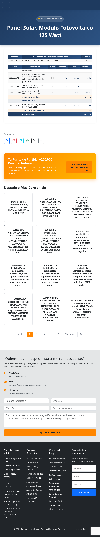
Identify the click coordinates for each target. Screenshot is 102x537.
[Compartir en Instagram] (14, 141)
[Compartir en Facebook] (7, 141)
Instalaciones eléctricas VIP (51, 18)
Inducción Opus (33, 485)
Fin (81, 334)
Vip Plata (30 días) (12, 469)
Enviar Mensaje (52, 432)
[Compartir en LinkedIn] (21, 141)
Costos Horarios (33, 477)
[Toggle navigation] (6, 5)
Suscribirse (84, 492)
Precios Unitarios (34, 458)
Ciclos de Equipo (56, 509)
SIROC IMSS (31, 494)
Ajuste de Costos (34, 490)
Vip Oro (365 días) (12, 465)
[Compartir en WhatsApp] (27, 141)
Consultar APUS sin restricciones (79, 166)
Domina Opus (55, 466)
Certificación (32, 462)
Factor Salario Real (34, 473)
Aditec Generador (57, 458)
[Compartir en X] (34, 141)
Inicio (20, 334)
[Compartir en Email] (41, 141)
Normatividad (55, 505)
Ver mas (69, 334)
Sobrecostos (32, 482)
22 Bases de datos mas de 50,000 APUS (12, 494)
